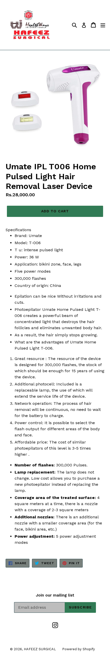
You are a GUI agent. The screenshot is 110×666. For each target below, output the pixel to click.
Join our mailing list (55, 595)
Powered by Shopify (78, 649)
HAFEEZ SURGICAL (40, 649)
